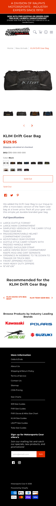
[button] (40, 32)
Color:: (8, 158)
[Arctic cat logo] (14, 335)
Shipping (7, 147)
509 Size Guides (18, 404)
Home (10, 48)
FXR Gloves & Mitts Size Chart (24, 413)
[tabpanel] (28, 237)
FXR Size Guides (18, 408)
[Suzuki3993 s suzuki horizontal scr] (41, 335)
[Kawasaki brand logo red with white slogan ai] (14, 324)
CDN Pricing (17, 390)
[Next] (31, 125)
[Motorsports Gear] (17, 32)
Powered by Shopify (19, 488)
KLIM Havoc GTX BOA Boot (16, 298)
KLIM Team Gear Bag (40, 298)
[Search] (35, 32)
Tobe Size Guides (18, 428)
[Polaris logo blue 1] (41, 324)
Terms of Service (18, 376)
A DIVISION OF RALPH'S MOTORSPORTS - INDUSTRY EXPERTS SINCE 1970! (28, 7)
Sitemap (15, 385)
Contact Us (16, 380)
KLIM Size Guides (19, 418)
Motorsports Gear (18, 484)
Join (41, 454)
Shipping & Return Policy (22, 371)
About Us (15, 366)
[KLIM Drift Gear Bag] (8, 114)
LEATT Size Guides (19, 423)
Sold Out (28, 179)
